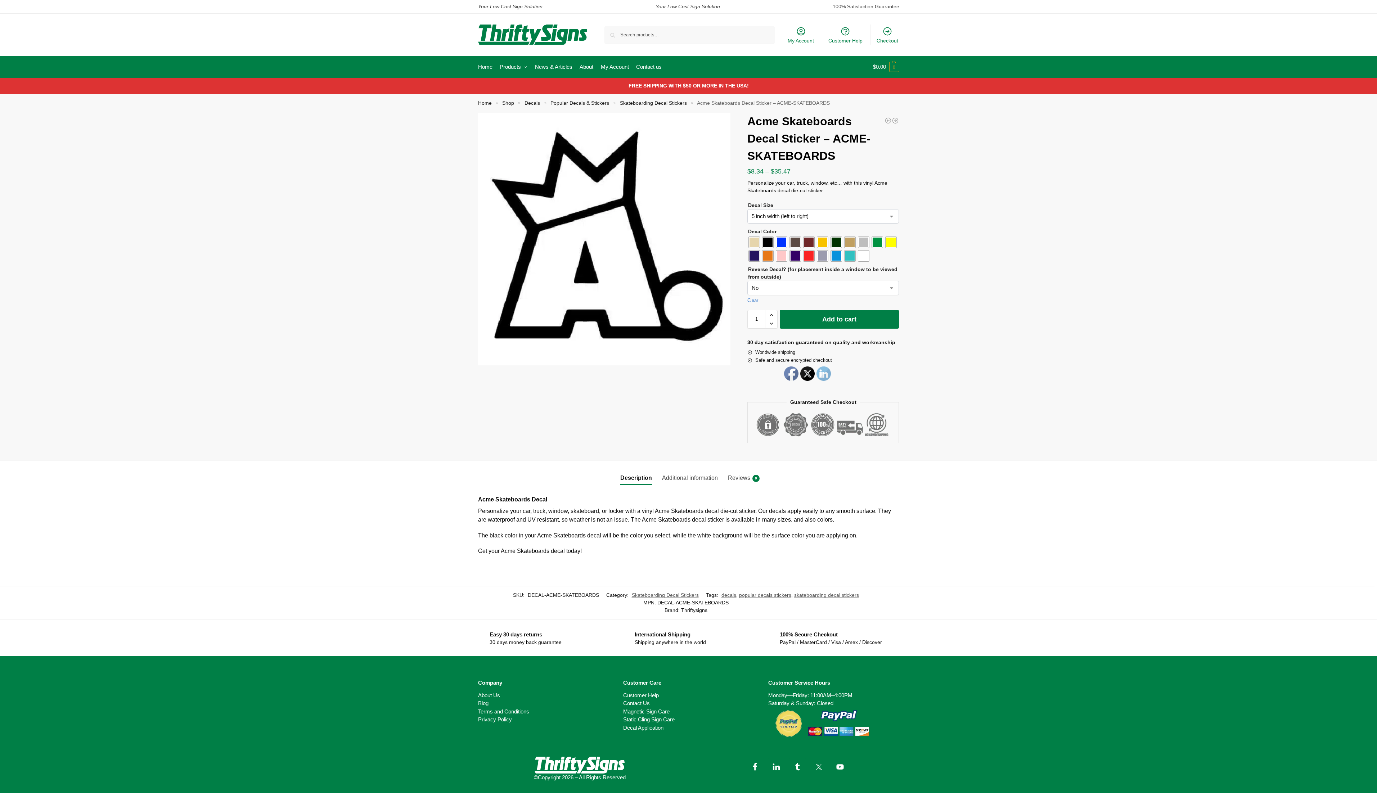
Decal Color (762, 231)
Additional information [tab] (690, 478)
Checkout (887, 41)
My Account (801, 41)
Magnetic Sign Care (646, 711)
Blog (483, 703)
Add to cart (839, 319)
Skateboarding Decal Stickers (653, 103)
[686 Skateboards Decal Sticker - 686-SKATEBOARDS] (888, 120)
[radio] (754, 242)
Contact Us (636, 703)
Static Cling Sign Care (649, 719)
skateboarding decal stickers (826, 595)
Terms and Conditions (503, 711)
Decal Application (643, 728)
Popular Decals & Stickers (579, 103)
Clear (752, 300)
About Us (489, 695)
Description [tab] (636, 478)
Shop (508, 103)
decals (728, 595)
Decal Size (760, 205)
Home (485, 103)
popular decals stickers (765, 595)
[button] (886, 67)
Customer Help (845, 41)
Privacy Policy (495, 719)
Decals (532, 103)
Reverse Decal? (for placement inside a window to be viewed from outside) (822, 273)
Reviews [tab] (742, 478)
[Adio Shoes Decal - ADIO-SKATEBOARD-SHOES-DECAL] (895, 120)
